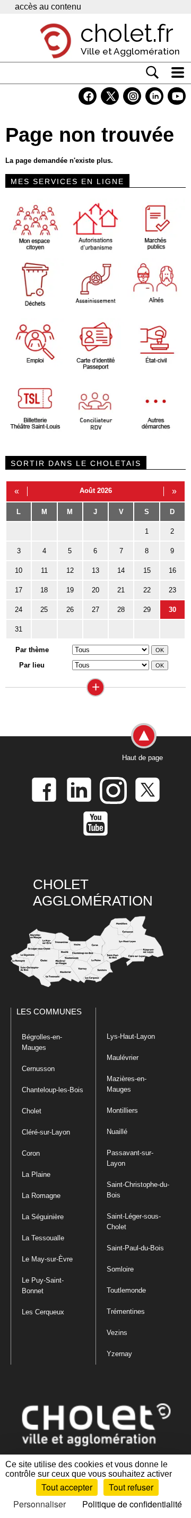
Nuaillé (117, 1132)
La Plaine (36, 1174)
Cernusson (38, 1069)
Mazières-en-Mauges (126, 1084)
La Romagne (41, 1196)
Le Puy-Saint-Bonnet (43, 1285)
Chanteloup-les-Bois (52, 1090)
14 (121, 570)
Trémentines (126, 1311)
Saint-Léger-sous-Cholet (134, 1221)
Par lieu (32, 665)
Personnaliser (39, 1504)
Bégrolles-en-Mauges (42, 1042)
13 (95, 570)
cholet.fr (126, 33)
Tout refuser (131, 1487)
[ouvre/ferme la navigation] (177, 72)
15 (147, 570)
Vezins (117, 1333)
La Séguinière (43, 1217)
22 (147, 590)
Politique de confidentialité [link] (132, 1504)
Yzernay (119, 1354)
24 (18, 610)
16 (172, 570)
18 (44, 590)
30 (172, 610)
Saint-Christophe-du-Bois (138, 1190)
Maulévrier (122, 1058)
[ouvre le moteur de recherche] (152, 72)
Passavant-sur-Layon (130, 1158)
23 (172, 590)
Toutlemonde (126, 1290)
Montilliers (122, 1110)
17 (18, 590)
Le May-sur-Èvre (47, 1259)
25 (44, 610)
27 (95, 610)
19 (70, 590)
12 (70, 570)
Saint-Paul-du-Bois (135, 1248)
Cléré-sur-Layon (46, 1132)
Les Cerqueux (43, 1312)
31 (18, 629)
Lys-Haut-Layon (131, 1036)
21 (121, 590)
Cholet (31, 1111)
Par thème (32, 650)
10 (18, 570)
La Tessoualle (43, 1238)
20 (95, 590)
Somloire (120, 1269)
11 (44, 570)
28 (121, 610)
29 (147, 610)
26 (70, 610)
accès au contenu (48, 6)
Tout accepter (66, 1487)
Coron (31, 1153)
